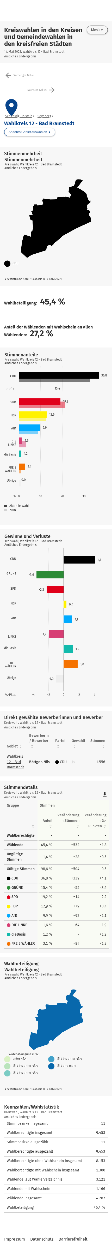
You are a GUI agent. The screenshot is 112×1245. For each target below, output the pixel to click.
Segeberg (44, 116)
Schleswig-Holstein (18, 116)
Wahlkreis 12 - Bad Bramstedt (15, 762)
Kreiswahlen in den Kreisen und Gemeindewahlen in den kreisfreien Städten (43, 36)
